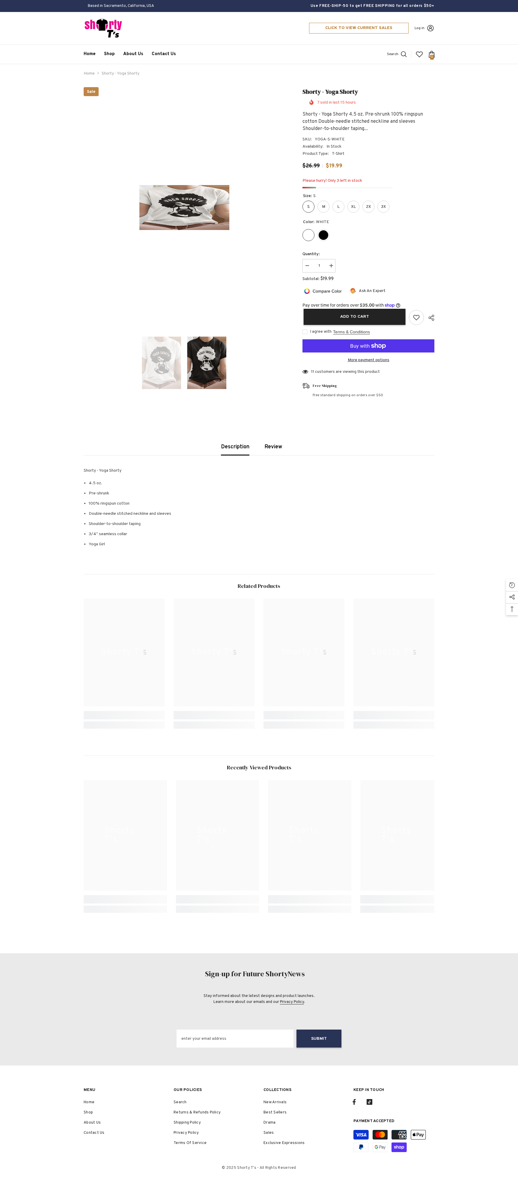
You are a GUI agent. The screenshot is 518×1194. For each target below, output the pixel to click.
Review (273, 447)
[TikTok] (369, 1102)
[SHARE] (429, 318)
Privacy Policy (292, 1002)
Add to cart (353, 316)
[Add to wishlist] (416, 317)
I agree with (321, 331)
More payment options (368, 360)
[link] (124, 715)
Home (89, 73)
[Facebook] (354, 1102)
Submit (319, 1038)
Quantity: (311, 254)
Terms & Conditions (351, 331)
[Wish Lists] (419, 54)
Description (235, 447)
